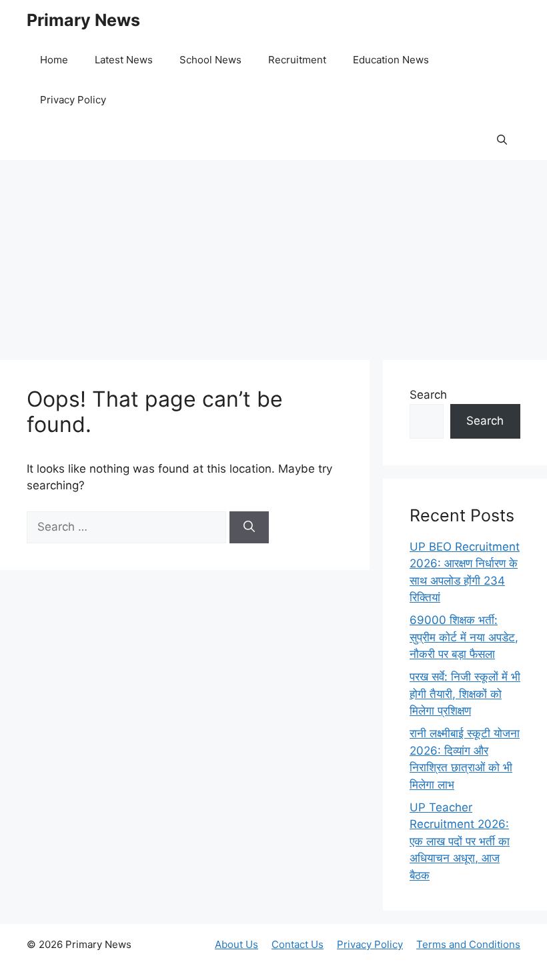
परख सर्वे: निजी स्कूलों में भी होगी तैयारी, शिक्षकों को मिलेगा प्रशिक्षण (465, 693)
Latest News (124, 59)
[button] (502, 140)
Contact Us (297, 944)
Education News (391, 59)
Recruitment (297, 59)
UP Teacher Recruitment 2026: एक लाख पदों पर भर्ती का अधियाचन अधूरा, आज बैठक (460, 841)
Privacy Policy (73, 99)
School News (210, 59)
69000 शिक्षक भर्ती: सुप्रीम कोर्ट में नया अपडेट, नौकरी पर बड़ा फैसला (464, 637)
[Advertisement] (273, 253)
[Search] (249, 527)
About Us (236, 944)
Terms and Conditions (468, 944)
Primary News (83, 20)
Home (54, 59)
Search (428, 394)
